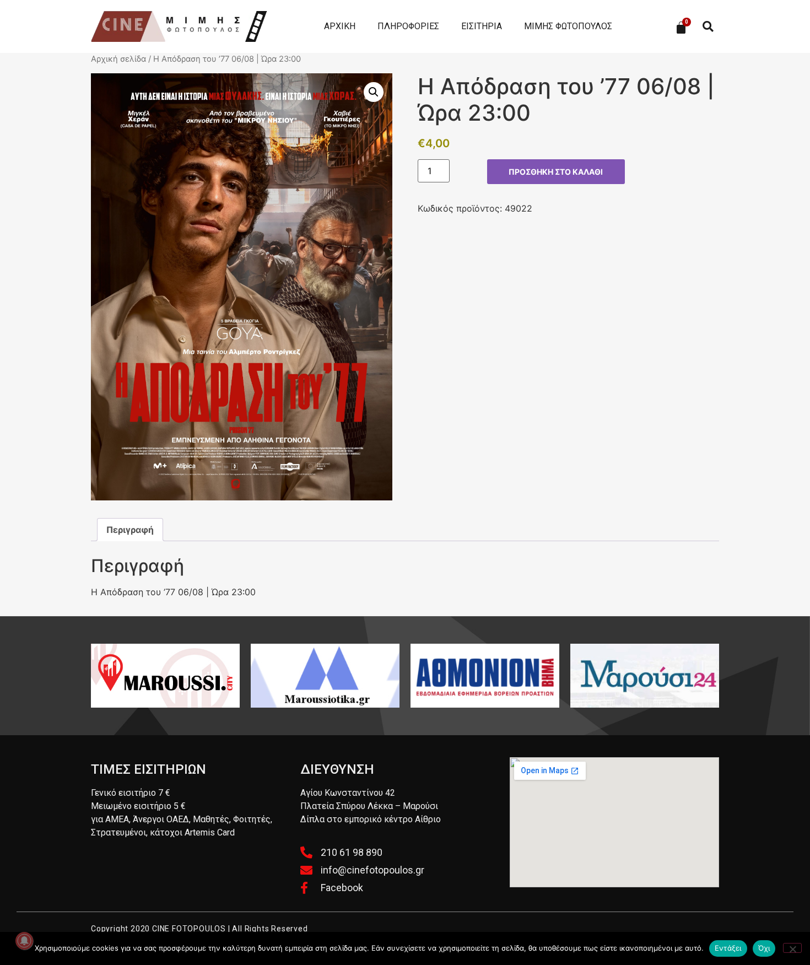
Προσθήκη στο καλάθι (556, 171)
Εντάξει (728, 948)
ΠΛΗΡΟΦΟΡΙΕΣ (408, 26)
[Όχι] (792, 948)
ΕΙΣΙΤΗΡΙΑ (481, 26)
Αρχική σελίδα (118, 59)
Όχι (764, 948)
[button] (708, 27)
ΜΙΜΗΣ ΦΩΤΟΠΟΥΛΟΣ (568, 26)
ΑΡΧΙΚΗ (339, 26)
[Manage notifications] (24, 941)
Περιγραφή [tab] (130, 529)
